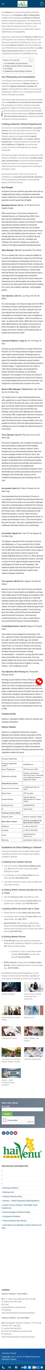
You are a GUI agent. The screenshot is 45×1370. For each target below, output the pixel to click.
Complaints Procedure (11, 1216)
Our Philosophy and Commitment (16, 63)
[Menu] (3, 3)
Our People (8, 68)
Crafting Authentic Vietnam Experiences (18, 66)
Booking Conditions (10, 1188)
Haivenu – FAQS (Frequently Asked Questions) (21, 1200)
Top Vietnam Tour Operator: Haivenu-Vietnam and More (22, 1226)
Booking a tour (8, 1192)
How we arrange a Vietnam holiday (16, 1212)
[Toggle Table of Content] (29, 60)
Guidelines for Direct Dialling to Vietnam (18, 71)
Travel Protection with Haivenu (15, 1220)
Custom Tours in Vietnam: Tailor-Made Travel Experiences (20, 1206)
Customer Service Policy (12, 1196)
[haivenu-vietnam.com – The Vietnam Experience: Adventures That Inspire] (22, 4)
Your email (6, 1106)
